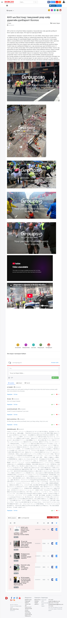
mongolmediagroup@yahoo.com (55, 604)
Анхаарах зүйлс (55, 362)
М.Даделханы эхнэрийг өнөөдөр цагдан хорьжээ (26, 556)
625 (53, 2)
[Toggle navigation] (7, 5)
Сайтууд (36, 601)
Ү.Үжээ (9, 23)
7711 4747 (50, 599)
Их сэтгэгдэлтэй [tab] (24, 518)
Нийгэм (16, 537)
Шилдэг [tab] (20, 383)
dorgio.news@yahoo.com (54, 601)
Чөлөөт (54, 23)
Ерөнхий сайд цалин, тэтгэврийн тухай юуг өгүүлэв (22, 568)
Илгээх (56, 377)
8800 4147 (50, 602)
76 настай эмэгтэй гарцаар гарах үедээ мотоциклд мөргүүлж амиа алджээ (23, 544)
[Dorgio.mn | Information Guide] (6, 598)
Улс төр (16, 573)
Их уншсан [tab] (12, 518)
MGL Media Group (14, 609)
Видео (58, 23)
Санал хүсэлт (28, 607)
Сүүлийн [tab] (11, 383)
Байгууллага (37, 599)
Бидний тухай (28, 599)
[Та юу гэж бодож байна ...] (33, 373)
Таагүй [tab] (28, 383)
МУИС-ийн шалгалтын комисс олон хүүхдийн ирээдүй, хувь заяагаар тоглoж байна (21, 530)
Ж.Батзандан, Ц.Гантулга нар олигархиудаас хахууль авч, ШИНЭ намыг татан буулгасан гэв (22, 581)
